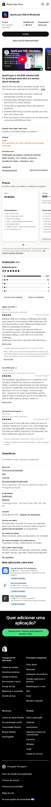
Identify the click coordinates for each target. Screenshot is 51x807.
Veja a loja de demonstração (25, 40)
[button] (25, 573)
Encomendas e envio (11, 681)
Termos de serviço (10, 780)
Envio (28, 696)
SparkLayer (42, 25)
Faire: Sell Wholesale (18, 596)
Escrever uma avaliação (13, 297)
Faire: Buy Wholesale (18, 583)
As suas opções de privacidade (16, 799)
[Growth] (26, 244)
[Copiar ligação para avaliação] (16, 307)
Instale (25, 34)
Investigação (8, 737)
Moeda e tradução (34, 701)
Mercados (30, 669)
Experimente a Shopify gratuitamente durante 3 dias (25, 632)
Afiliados (30, 744)
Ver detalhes (8, 557)
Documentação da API (12, 722)
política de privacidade (12, 529)
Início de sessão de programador (17, 774)
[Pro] (27, 244)
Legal (28, 749)
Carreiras (30, 722)
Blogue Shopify (9, 732)
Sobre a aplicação (34, 717)
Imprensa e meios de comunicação (35, 733)
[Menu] (47, 4)
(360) (30, 25)
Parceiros (30, 739)
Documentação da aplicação (15, 481)
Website (6, 500)
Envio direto (31, 664)
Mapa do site (8, 793)
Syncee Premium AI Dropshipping (23, 568)
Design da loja (8, 686)
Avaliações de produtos (37, 674)
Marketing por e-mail (35, 686)
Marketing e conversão (12, 691)
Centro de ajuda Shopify (13, 717)
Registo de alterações (30, 515)
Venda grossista (9, 170)
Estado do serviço (34, 754)
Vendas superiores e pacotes (35, 680)
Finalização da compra (12, 155)
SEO (28, 691)
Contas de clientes (32, 155)
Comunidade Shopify (11, 727)
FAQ (4, 474)
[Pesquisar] (43, 4)
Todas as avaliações (36, 297)
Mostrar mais (7, 344)
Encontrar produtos (10, 672)
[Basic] (23, 244)
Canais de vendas (10, 667)
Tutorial (5, 478)
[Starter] (24, 244)
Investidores (32, 727)
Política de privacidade (12, 470)
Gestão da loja (8, 696)
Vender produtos (9, 677)
